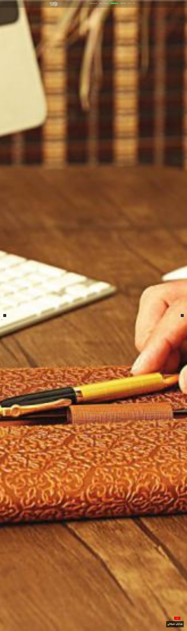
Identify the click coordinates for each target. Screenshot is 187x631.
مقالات (100, 3)
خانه (134, 3)
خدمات (129, 3)
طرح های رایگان (93, 3)
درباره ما (106, 3)
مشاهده (177, 618)
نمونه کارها (123, 3)
